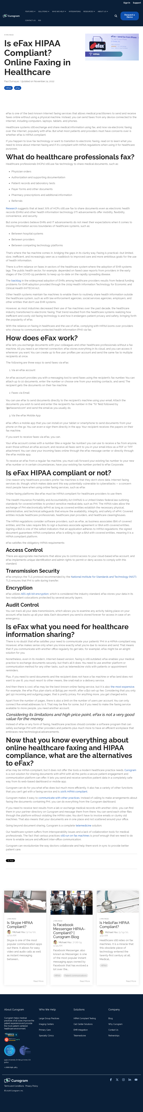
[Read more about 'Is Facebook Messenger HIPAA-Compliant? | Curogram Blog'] (71, 903)
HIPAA (8, 88)
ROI (39, 20)
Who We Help (58, 11)
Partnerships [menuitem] (113, 1035)
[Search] (116, 16)
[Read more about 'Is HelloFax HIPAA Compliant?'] (118, 902)
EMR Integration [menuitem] (81, 1030)
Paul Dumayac (12, 81)
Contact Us (30, 20)
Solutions (42, 11)
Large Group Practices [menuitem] (49, 1018)
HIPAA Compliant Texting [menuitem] (85, 1018)
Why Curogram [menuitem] (115, 1024)
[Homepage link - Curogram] (16, 1081)
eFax (18, 88)
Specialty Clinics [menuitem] (46, 1035)
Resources (88, 11)
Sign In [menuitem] (126, 3)
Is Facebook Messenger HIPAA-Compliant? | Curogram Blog (69, 931)
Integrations (75, 11)
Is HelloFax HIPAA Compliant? (114, 925)
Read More (38, 981)
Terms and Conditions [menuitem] (14, 1086)
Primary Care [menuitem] (45, 1030)
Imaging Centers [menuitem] (46, 1024)
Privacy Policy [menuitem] (31, 1086)
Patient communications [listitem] (76, 975)
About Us (102, 11)
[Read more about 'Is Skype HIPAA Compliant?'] (25, 902)
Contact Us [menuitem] (113, 1030)
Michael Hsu (18, 932)
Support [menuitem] (137, 3)
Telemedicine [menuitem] (80, 1035)
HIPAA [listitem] (57, 975)
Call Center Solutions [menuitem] (83, 1024)
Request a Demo (130, 16)
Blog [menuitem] (110, 1018)
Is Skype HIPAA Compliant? (20, 925)
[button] (111, 1080)
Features (29, 11)
